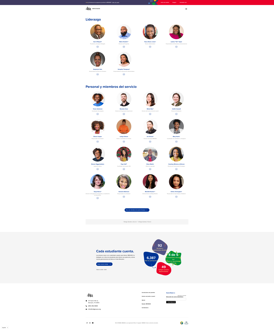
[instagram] (89, 322)
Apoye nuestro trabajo (102, 264)
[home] (93, 9)
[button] (186, 9)
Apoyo (143, 300)
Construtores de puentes (148, 292)
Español (4, 327)
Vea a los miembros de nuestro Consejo (135, 210)
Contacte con (183, 2)
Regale (174, 2)
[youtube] (92, 322)
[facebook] (87, 322)
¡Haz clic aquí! (115, 2)
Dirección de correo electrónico (174, 296)
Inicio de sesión (165, 2)
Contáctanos (145, 307)
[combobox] (5, 327)
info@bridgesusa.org (94, 309)
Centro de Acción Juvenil (148, 296)
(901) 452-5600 (93, 306)
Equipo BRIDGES (146, 304)
